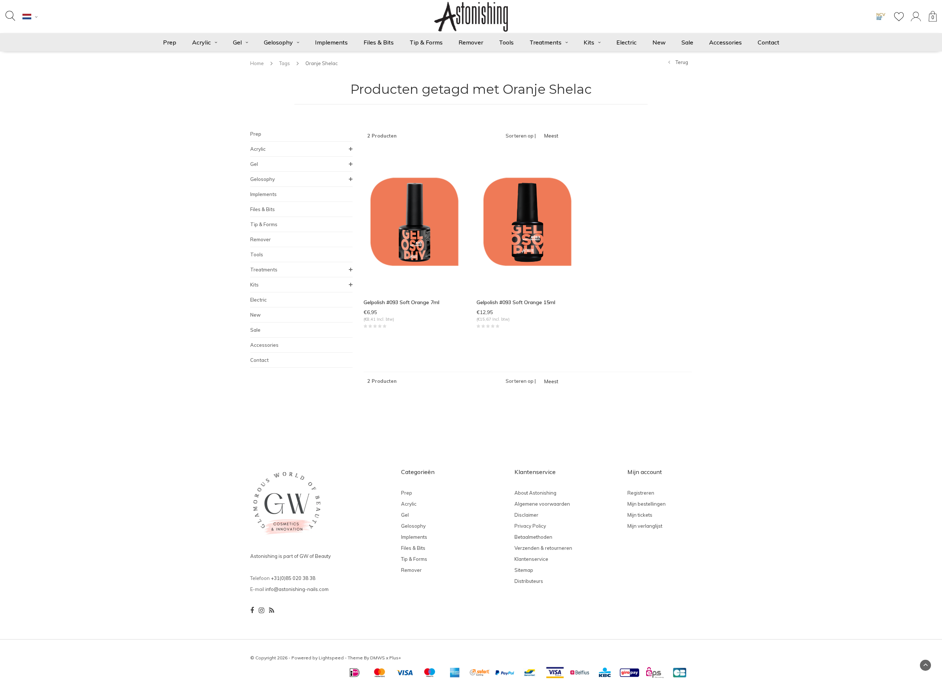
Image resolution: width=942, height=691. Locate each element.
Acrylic (201, 42)
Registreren (640, 493)
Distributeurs (528, 581)
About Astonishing (535, 493)
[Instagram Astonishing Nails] (261, 610)
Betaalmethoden (533, 537)
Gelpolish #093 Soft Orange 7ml (401, 302)
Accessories (725, 42)
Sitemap (523, 570)
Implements (331, 42)
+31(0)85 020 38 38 (293, 578)
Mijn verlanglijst (644, 526)
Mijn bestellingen (646, 504)
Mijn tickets (639, 515)
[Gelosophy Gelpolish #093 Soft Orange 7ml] (414, 221)
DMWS (377, 657)
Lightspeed (331, 657)
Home (257, 63)
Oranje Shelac (321, 63)
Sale (687, 42)
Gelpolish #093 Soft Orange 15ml (516, 302)
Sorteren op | (521, 136)
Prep (169, 42)
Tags (284, 63)
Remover (470, 42)
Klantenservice (531, 559)
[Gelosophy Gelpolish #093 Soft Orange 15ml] (527, 221)
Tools (506, 42)
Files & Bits (379, 42)
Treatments (546, 42)
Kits (589, 42)
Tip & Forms (426, 42)
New (659, 42)
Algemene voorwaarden (542, 504)
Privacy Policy (530, 526)
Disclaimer (526, 515)
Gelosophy (278, 42)
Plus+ (395, 657)
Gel (237, 42)
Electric (626, 42)
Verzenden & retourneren (543, 548)
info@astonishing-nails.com (297, 589)
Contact (768, 42)
